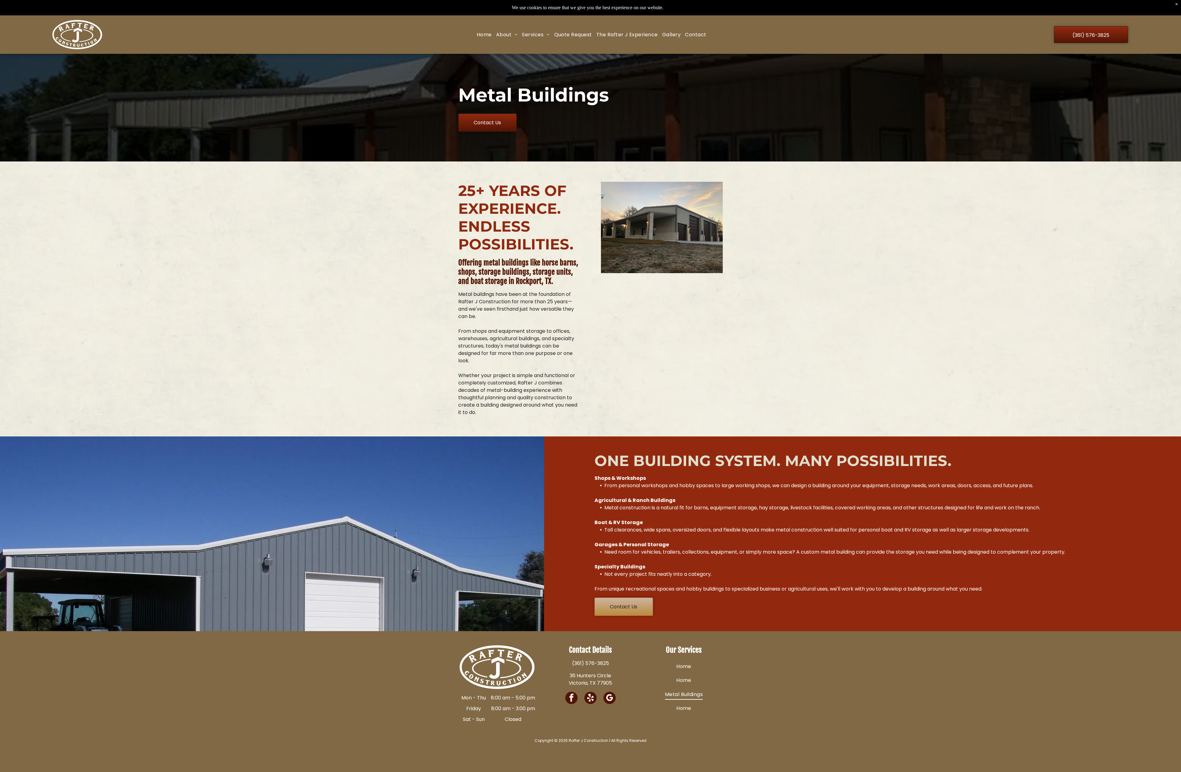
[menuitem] (484, 34)
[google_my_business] (609, 699)
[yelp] (590, 699)
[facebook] (571, 699)
